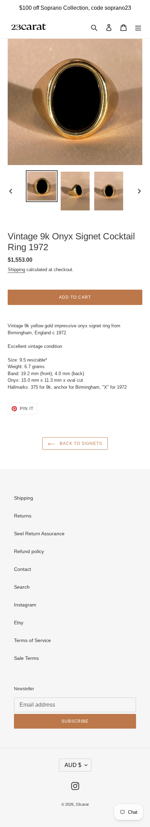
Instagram (25, 605)
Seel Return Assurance (39, 533)
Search (22, 587)
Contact (22, 569)
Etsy (18, 622)
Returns (22, 516)
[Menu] (138, 27)
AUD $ (73, 765)
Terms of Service (32, 640)
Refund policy (29, 551)
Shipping (16, 269)
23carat (82, 804)
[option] (42, 186)
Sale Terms (26, 658)
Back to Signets (80, 443)
